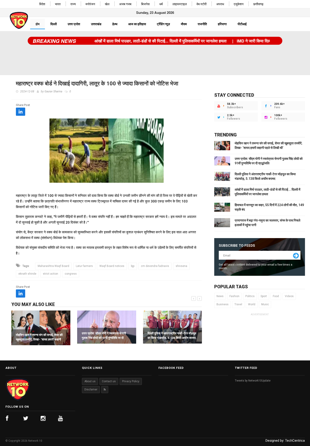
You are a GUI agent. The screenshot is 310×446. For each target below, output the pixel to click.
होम (37, 24)
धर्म (161, 4)
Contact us (109, 381)
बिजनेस (145, 4)
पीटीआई (242, 24)
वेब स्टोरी (202, 4)
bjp (132, 266)
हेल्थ (114, 24)
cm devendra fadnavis (155, 266)
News (220, 296)
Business (223, 304)
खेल (107, 4)
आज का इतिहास (137, 24)
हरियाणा (222, 24)
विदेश (42, 4)
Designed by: (285, 441)
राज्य (73, 4)
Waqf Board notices (111, 266)
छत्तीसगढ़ (258, 4)
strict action (50, 273)
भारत (58, 4)
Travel (238, 304)
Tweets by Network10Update (253, 380)
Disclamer (90, 389)
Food (276, 296)
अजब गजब (125, 4)
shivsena (181, 266)
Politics (250, 296)
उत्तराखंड (96, 24)
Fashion (234, 296)
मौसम (184, 24)
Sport (264, 296)
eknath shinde (27, 273)
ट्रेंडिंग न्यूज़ (163, 24)
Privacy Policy (130, 381)
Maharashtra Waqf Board (53, 266)
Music (265, 304)
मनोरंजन (90, 4)
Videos (289, 296)
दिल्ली (53, 24)
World (251, 304)
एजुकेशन (239, 4)
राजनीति (202, 24)
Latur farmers (84, 266)
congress (71, 273)
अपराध (220, 4)
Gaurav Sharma (53, 91)
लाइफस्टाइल (179, 4)
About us (90, 381)
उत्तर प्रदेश (74, 24)
